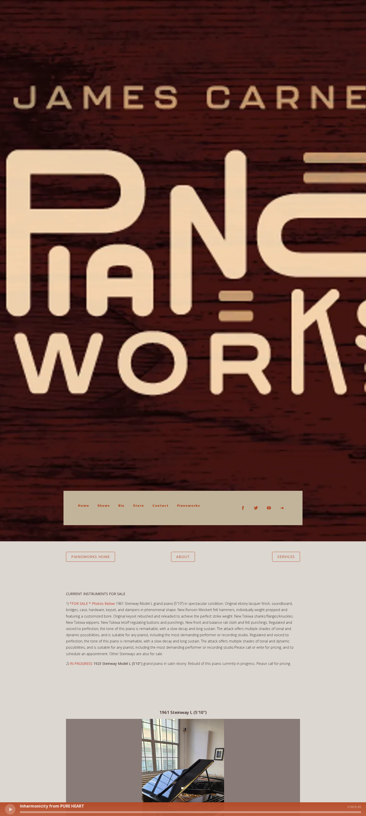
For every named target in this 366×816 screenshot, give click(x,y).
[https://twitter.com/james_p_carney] (256, 508)
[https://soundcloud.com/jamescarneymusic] (282, 508)
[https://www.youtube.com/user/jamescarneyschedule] (269, 508)
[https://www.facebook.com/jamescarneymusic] (243, 508)
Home (83, 505)
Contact (160, 505)
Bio (121, 505)
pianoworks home (90, 556)
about (183, 556)
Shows (103, 505)
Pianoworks (188, 505)
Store (138, 505)
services (286, 556)
